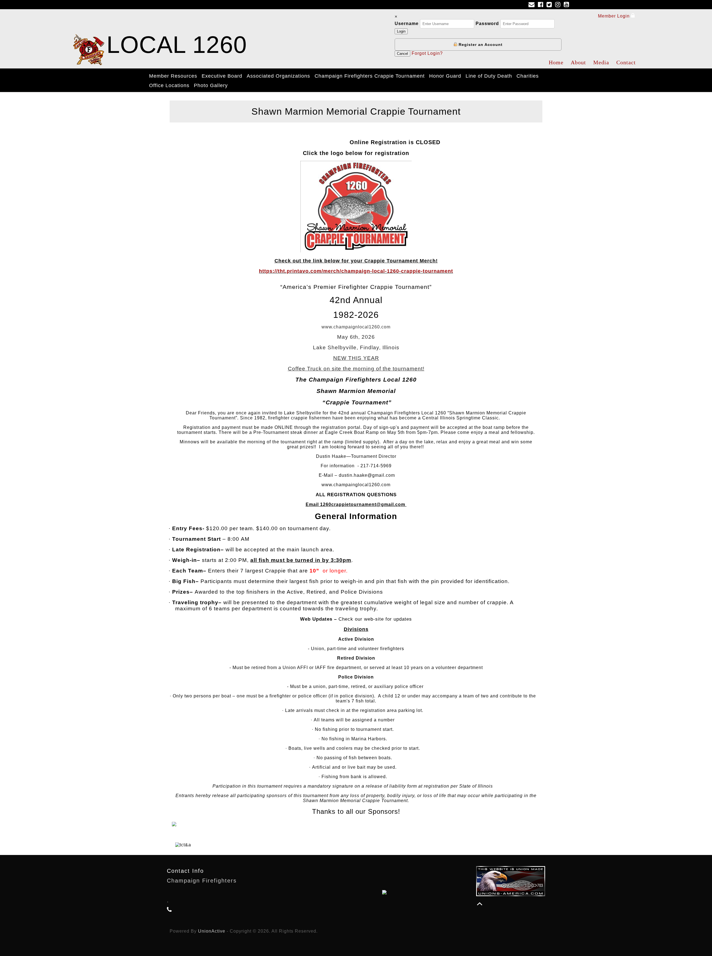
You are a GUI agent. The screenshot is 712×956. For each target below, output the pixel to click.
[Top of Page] (479, 904)
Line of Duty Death (489, 76)
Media (601, 62)
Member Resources (173, 76)
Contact (626, 62)
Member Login (614, 16)
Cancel (402, 53)
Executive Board (222, 76)
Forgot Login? (427, 53)
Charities (527, 76)
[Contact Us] (532, 5)
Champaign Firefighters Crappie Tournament (370, 76)
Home (556, 62)
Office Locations (169, 85)
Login (401, 31)
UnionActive (211, 931)
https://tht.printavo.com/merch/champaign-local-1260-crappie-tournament (356, 271)
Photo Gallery (211, 85)
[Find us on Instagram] (559, 5)
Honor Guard (445, 76)
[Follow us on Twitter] (550, 5)
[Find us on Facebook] (541, 5)
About (578, 62)
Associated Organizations (278, 76)
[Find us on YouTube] (567, 5)
